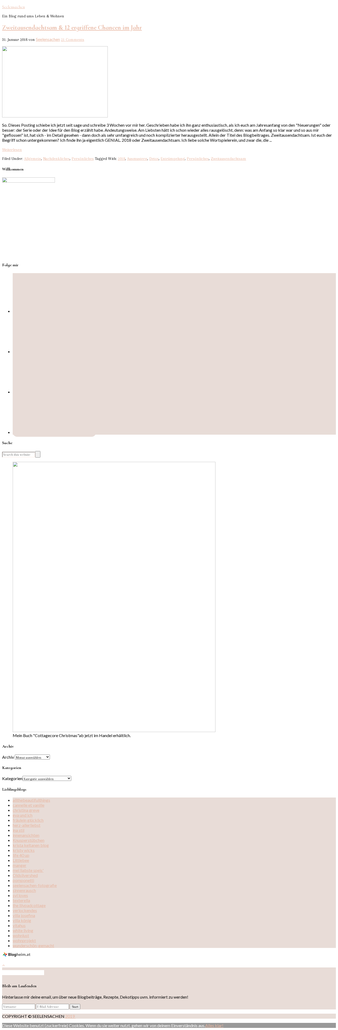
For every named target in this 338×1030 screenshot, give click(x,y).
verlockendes (25, 910)
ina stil (18, 830)
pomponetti (23, 880)
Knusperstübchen (28, 840)
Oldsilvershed (25, 875)
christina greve (26, 810)
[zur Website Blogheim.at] (17, 955)
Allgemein (32, 158)
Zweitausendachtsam (228, 158)
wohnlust (21, 935)
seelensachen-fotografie (35, 885)
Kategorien (12, 778)
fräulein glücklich (28, 820)
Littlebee (21, 860)
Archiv (8, 757)
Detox (154, 158)
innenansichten (26, 835)
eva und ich (22, 815)
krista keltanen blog (31, 845)
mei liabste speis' (28, 870)
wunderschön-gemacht (33, 945)
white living (23, 930)
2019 (70, 1016)
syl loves (20, 895)
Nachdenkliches (56, 158)
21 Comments (72, 39)
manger (19, 865)
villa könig (22, 920)
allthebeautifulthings (31, 800)
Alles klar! (214, 1025)
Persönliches (83, 158)
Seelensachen (13, 7)
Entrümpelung (173, 158)
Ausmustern (137, 158)
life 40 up (21, 855)
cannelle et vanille (28, 805)
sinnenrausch (24, 890)
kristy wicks (24, 850)
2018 (121, 158)
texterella (21, 900)
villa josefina (24, 915)
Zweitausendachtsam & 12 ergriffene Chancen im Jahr (72, 27)
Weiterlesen (12, 149)
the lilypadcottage (29, 905)
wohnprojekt (24, 940)
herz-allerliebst (26, 825)
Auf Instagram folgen (25, 972)
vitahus (19, 925)
